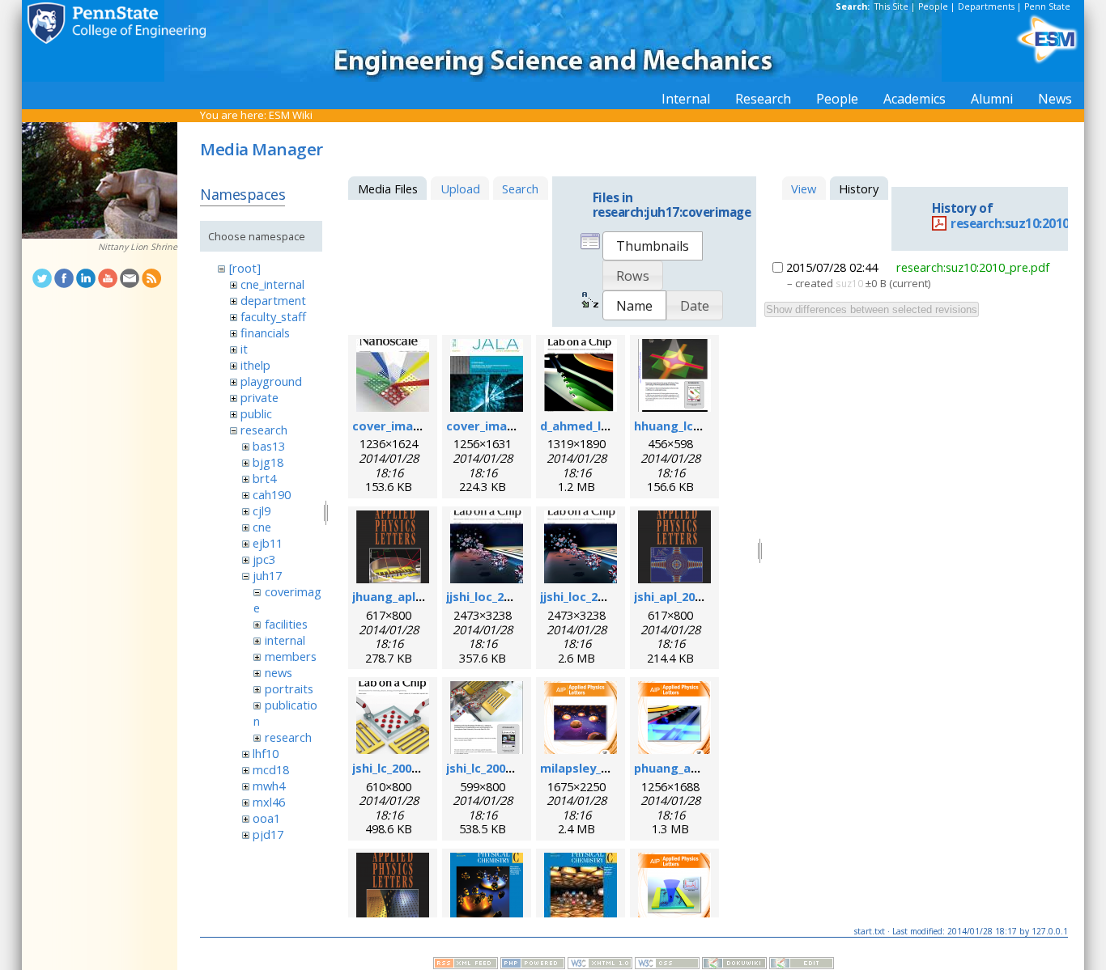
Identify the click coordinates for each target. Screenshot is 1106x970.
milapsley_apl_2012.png (607, 768)
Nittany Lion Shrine (137, 246)
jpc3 (264, 559)
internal (285, 640)
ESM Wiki (291, 115)
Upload (460, 188)
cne (262, 527)
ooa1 (266, 818)
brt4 (264, 478)
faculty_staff (273, 316)
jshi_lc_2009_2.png (497, 768)
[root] (245, 268)
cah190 (272, 494)
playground (271, 381)
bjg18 (268, 462)
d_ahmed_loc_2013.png (606, 425)
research (263, 429)
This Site (891, 6)
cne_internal (272, 284)
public (256, 413)
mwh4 (269, 785)
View (803, 188)
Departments (986, 6)
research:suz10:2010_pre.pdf (972, 267)
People (933, 6)
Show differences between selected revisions (871, 309)
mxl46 (269, 802)
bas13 (269, 446)
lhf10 (266, 753)
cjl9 (261, 510)
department (273, 300)
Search (520, 188)
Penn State (1047, 6)
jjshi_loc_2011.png (591, 596)
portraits (289, 688)
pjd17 (268, 834)
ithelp (255, 365)
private (259, 397)
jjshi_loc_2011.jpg (495, 596)
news (278, 672)
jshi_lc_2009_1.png (403, 768)
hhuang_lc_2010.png (692, 425)
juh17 (267, 575)
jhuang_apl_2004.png (412, 596)
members (291, 656)
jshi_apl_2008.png (684, 596)
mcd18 (271, 769)
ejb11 (268, 543)
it (244, 349)
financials (265, 332)
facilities (286, 624)
